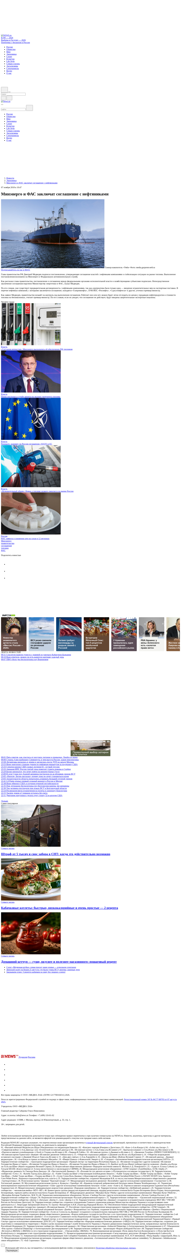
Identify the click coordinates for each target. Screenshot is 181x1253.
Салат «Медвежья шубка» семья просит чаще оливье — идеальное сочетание (41, 967)
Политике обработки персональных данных (116, 1248)
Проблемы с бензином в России (15, 42)
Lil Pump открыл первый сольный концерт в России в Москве (32, 781)
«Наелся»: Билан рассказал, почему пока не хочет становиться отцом (35, 776)
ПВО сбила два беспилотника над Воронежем (24, 659)
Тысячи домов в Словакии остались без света (24, 793)
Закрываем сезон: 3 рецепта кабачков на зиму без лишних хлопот (35, 972)
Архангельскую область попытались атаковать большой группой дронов (36, 779)
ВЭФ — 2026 (7, 38)
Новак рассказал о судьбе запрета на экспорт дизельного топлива (30, 396)
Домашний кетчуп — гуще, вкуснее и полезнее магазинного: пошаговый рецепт (59, 961)
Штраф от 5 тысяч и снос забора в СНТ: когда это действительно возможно (55, 854)
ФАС (3, 550)
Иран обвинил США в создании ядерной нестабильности (30, 783)
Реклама (31, 1057)
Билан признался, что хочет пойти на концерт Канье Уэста (30, 771)
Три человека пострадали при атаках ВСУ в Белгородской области (34, 788)
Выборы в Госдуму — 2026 (13, 40)
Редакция (23, 1057)
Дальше (4, 801)
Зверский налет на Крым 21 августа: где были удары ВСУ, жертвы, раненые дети (43, 970)
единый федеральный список (99, 1143)
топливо (5, 548)
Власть (4, 347)
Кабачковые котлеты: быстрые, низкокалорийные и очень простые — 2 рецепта (59, 908)
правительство (7, 543)
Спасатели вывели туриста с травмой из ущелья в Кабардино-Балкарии (36, 655)
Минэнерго (6, 541)
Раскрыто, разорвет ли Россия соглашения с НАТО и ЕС (26, 444)
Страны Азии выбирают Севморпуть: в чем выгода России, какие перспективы (40, 760)
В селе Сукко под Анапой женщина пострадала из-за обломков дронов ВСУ (38, 774)
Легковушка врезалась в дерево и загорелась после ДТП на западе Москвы (37, 762)
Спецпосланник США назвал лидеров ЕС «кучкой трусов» (30, 767)
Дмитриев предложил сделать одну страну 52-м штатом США (31, 795)
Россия (4, 536)
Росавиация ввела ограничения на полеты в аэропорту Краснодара (34, 791)
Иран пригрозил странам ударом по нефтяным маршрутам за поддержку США (39, 764)
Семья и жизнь (7, 848)
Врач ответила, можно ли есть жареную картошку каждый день (32, 657)
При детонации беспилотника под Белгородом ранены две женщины (35, 786)
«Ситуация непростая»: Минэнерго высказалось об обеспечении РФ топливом (36, 349)
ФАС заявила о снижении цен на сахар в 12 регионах (25, 538)
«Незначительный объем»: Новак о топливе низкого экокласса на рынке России (37, 491)
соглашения (6, 546)
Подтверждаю (12, 1251)
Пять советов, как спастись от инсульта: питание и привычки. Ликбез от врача (39, 757)
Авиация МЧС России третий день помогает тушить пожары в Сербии (36, 769)
